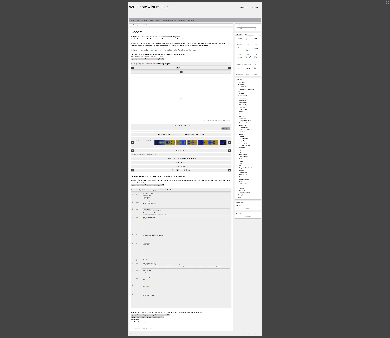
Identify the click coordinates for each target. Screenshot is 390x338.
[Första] (132, 142)
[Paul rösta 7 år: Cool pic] (256, 49)
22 (221, 120)
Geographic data (243, 138)
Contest (241, 116)
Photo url (241, 159)
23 (224, 120)
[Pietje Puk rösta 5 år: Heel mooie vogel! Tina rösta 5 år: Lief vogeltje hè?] (240, 38)
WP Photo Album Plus (149, 7)
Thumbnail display (244, 179)
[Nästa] (229, 150)
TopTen (241, 181)
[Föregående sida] (132, 68)
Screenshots (241, 190)
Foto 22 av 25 (181, 150)
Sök (240, 165)
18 (210, 120)
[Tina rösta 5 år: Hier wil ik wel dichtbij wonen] (248, 39)
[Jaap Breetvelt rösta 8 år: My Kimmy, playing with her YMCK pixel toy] (240, 58)
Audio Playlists (242, 82)
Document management (245, 129)
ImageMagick (243, 141)
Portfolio (241, 188)
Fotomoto (241, 136)
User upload (242, 183)
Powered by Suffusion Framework (252, 334)
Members (240, 197)
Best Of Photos (243, 109)
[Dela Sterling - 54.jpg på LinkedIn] (149, 154)
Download (242, 132)
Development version (245, 123)
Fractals (155, 64)
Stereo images (243, 174)
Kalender (241, 111)
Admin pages (242, 98)
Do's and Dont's (243, 127)
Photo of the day (243, 156)
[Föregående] (132, 150)
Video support (243, 186)
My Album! (144, 20)
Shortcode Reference (169, 20)
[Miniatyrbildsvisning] (229, 64)
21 (218, 120)
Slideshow (242, 170)
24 (226, 120)
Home (132, 20)
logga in (193, 134)
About (138, 20)
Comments (147, 64)
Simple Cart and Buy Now (246, 168)
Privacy (241, 161)
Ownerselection (242, 87)
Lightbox (241, 150)
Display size (242, 125)
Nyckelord (242, 147)
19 (213, 120)
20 (216, 120)
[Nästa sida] (229, 68)
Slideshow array (243, 172)
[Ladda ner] (225, 128)
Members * (191, 20)
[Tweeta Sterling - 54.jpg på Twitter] (137, 154)
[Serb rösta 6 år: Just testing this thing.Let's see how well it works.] (248, 50)
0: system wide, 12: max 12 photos (152, 56)
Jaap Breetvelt (141, 328)
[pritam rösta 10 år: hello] (248, 68)
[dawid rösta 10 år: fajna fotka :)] (255, 68)
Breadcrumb (241, 84)
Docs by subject (155, 20)
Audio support (243, 107)
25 (229, 120)
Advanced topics (243, 100)
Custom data (242, 118)
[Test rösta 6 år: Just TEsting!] (240, 47)
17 (208, 120)
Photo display (243, 154)
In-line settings (141, 322)
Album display (243, 105)
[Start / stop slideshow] (181, 72)
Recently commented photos (246, 89)
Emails (241, 134)
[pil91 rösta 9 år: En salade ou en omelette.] (255, 57)
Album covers (243, 102)
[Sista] (229, 142)
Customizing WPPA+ (245, 120)
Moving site (242, 152)
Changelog (181, 20)
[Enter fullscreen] (387, 2)
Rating (241, 163)
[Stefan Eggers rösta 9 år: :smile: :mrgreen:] (248, 57)
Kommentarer (243, 114)
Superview (242, 177)
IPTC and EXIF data (244, 145)
